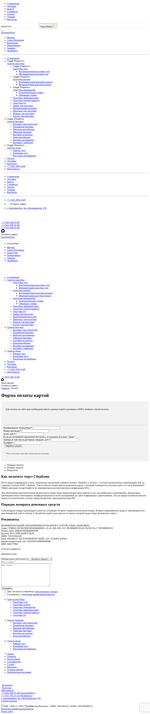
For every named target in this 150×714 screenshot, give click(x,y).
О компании (13, 3)
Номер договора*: (12, 431)
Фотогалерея (13, 659)
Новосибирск (14, 45)
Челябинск (12, 50)
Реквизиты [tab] (12, 470)
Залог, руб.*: (9, 434)
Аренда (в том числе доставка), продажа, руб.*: (27, 439)
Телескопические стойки (31, 301)
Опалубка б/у (19, 311)
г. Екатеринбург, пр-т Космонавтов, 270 (26, 208)
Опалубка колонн (21, 290)
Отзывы (11, 17)
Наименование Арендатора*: (18, 428)
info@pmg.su (13, 372)
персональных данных (46, 591)
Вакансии (12, 667)
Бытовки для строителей (25, 330)
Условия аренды (15, 669)
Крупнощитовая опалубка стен (34, 285)
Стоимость (12, 11)
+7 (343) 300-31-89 (16, 200)
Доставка (11, 6)
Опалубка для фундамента (26, 309)
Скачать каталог (9, 701)
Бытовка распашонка (23, 345)
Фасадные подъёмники (24, 359)
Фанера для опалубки (23, 322)
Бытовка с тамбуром (23, 348)
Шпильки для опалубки (25, 319)
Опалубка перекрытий (24, 298)
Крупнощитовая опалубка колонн (36, 293)
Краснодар (12, 43)
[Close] (2, 30)
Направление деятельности (14, 559)
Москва (11, 37)
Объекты (11, 656)
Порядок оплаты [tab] (15, 465)
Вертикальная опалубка (25, 317)
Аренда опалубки (16, 280)
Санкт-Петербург (15, 40)
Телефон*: (8, 442)
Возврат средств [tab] (15, 467)
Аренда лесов (14, 351)
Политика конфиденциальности (17, 709)
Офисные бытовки (22, 338)
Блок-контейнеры (21, 343)
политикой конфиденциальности (38, 594)
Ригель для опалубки (23, 324)
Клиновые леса (20, 356)
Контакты (12, 19)
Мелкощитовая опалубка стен (33, 288)
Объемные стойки (28, 303)
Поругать (6, 687)
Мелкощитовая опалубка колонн (35, 295)
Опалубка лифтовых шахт (26, 306)
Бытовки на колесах (23, 340)
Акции (10, 654)
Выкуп (10, 9)
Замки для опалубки (23, 314)
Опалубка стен (20, 282)
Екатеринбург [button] (8, 32)
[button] (78, 61)
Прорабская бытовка (23, 332)
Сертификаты (14, 661)
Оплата (10, 14)
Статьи (10, 664)
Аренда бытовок (15, 327)
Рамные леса (19, 353)
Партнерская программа (19, 672)
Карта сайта (7, 711)
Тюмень (11, 48)
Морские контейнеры (23, 335)
